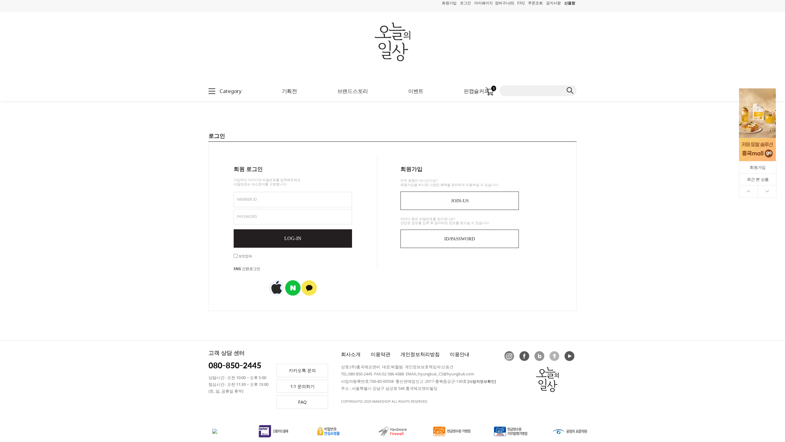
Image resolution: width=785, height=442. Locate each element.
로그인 (465, 3)
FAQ (521, 3)
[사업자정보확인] (482, 381)
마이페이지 (483, 3)
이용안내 (459, 354)
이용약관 (380, 354)
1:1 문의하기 (302, 386)
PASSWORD (247, 216)
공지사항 (553, 3)
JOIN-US (460, 200)
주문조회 (535, 3)
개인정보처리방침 (420, 354)
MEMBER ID (247, 199)
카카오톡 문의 (302, 370)
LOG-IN (292, 238)
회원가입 (449, 3)
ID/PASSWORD (459, 238)
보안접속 (245, 256)
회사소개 (351, 354)
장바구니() (504, 3)
